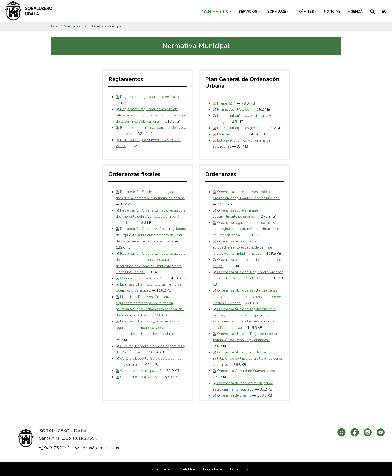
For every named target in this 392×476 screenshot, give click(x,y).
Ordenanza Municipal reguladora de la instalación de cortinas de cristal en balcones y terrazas (248, 358)
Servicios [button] (248, 11)
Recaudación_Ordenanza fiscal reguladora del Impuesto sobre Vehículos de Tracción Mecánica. (151, 216)
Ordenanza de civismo (234, 395)
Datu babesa (240, 469)
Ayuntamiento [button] (215, 11)
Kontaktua (187, 469)
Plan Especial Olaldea (234, 109)
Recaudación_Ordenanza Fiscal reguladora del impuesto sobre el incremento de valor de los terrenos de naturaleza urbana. (151, 235)
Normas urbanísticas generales (241, 127)
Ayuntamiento (75, 26)
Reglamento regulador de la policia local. (151, 96)
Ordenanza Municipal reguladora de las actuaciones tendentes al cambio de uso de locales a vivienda (247, 296)
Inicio (55, 26)
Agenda (355, 11)
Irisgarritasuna (160, 469)
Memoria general (230, 134)
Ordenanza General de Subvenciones (246, 370)
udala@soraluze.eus (99, 448)
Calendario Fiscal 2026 (138, 376)
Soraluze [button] (276, 11)
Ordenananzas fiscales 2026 (143, 278)
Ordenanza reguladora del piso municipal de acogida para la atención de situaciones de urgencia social (246, 228)
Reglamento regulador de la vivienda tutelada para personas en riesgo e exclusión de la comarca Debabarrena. (151, 115)
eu (384, 11)
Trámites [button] (305, 11)
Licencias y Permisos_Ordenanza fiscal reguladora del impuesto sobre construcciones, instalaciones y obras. (148, 327)
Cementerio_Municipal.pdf (140, 370)
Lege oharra (212, 469)
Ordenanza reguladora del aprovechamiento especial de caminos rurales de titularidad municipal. (243, 247)
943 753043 (57, 448)
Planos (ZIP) (226, 103)
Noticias (332, 11)
